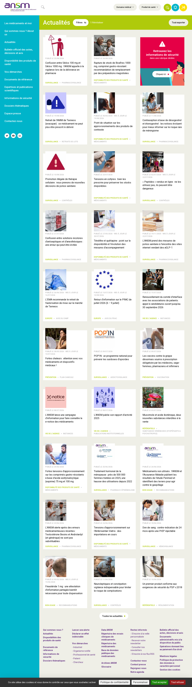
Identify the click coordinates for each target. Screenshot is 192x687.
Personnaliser (140, 682)
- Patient (76, 658)
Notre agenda (137, 672)
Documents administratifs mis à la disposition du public (171, 639)
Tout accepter (159, 682)
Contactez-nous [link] (13, 121)
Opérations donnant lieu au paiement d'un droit (172, 648)
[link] (19, 7)
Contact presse (138, 664)
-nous (138, 668)
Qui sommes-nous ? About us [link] (19, 33)
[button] (167, 7)
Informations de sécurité (51, 655)
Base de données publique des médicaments (109, 653)
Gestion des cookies (170, 670)
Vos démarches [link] (13, 71)
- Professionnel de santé (83, 655)
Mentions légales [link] (168, 656)
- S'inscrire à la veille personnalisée (139, 635)
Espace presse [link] (12, 113)
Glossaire (106, 667)
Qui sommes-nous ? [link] (53, 630)
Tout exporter (178, 22)
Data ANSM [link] (107, 630)
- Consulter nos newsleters (137, 648)
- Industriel (77, 647)
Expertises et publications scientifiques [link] (18, 89)
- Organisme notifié (81, 651)
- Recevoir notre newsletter (138, 642)
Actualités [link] (9, 42)
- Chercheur (77, 662)
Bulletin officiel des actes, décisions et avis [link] (18, 51)
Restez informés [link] (138, 630)
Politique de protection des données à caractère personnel (171, 663)
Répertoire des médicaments (108, 645)
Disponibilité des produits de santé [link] (20, 62)
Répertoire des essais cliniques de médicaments (112, 636)
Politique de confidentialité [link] (114, 682)
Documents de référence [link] (18, 79)
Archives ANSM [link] (109, 663)
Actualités (48, 633)
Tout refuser (177, 682)
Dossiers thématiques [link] (16, 105)
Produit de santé (149, 7)
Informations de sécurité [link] (18, 98)
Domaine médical (124, 7)
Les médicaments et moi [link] (18, 23)
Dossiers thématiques (54, 661)
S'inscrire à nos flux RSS (143, 654)
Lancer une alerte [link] (80, 630)
